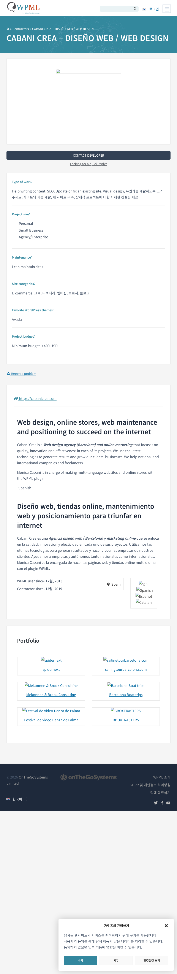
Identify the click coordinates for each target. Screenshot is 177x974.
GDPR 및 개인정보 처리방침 (150, 784)
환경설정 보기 (152, 960)
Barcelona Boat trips (125, 694)
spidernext (51, 669)
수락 (80, 960)
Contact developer (88, 155)
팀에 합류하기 (160, 792)
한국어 (17, 799)
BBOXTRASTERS (126, 719)
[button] (166, 925)
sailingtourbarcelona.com (126, 669)
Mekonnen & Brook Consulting (51, 694)
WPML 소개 (162, 777)
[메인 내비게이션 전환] (167, 9)
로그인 (154, 8)
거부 (116, 960)
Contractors (21, 29)
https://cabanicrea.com (37, 398)
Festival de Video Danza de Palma (51, 719)
